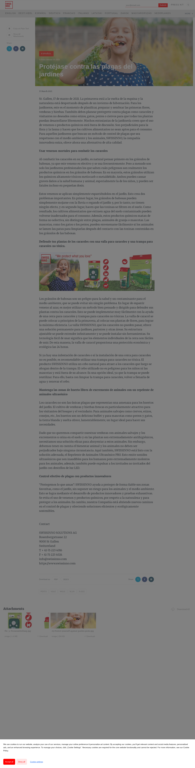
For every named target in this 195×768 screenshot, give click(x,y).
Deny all (21, 762)
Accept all (9, 762)
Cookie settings (36, 762)
